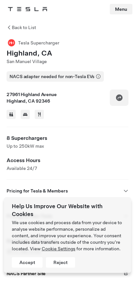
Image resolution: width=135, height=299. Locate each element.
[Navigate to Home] (27, 9)
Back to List (24, 27)
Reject (60, 262)
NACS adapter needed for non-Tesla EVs (52, 76)
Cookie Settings (58, 248)
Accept (27, 262)
